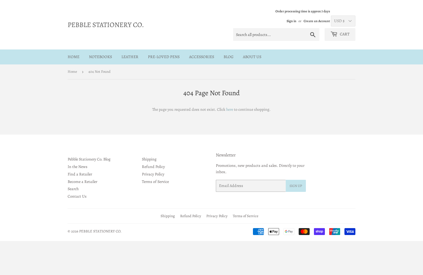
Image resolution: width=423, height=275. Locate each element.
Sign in (291, 21)
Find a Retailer (80, 174)
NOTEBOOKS (100, 57)
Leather (129, 57)
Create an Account (317, 21)
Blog (228, 57)
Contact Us (77, 196)
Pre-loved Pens (164, 57)
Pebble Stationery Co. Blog (89, 159)
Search (73, 189)
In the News (77, 166)
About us (252, 57)
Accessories (201, 57)
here (229, 109)
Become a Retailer (82, 181)
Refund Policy (153, 166)
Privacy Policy (153, 174)
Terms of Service (155, 181)
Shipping (149, 159)
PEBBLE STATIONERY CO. (106, 24)
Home (73, 57)
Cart (344, 34)
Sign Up (295, 186)
